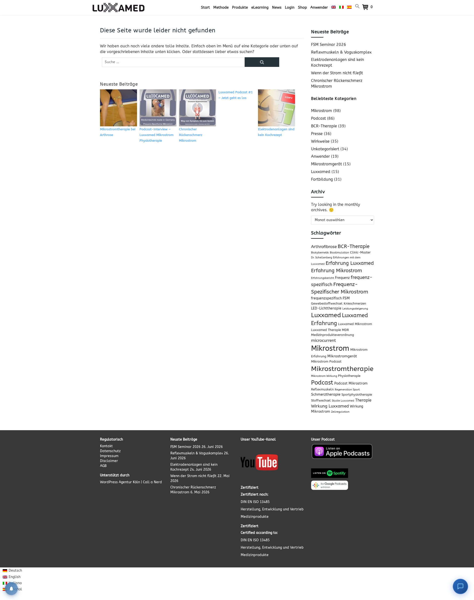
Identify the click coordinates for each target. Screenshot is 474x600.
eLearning (260, 7)
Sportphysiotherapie (356, 394)
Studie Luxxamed (343, 400)
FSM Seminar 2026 (328, 44)
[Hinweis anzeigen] (11, 588)
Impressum (109, 456)
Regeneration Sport (347, 389)
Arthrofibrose (324, 246)
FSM (346, 298)
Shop (302, 7)
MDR (345, 330)
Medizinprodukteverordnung (332, 335)
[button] (357, 7)
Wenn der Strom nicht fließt (337, 73)
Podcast (318, 118)
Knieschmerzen (355, 303)
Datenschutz (110, 451)
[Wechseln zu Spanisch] (349, 7)
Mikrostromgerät (326, 164)
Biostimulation (339, 252)
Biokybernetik (320, 252)
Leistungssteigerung (355, 308)
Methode (221, 7)
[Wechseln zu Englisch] (333, 7)
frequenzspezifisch (326, 298)
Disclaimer (109, 461)
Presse (317, 133)
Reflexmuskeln (322, 389)
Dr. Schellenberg (321, 257)
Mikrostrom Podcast (326, 361)
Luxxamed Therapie (326, 330)
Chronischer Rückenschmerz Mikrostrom (190, 134)
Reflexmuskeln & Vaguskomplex (341, 52)
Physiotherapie (349, 376)
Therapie (363, 400)
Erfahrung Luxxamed (350, 263)
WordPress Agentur (116, 482)
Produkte (240, 7)
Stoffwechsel (321, 400)
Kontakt (106, 446)
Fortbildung (322, 179)
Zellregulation (340, 411)
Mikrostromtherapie (342, 369)
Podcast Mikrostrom (351, 383)
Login (290, 7)
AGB (103, 466)
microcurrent (323, 340)
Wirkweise (320, 141)
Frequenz (342, 278)
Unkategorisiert (325, 149)
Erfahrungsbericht (322, 278)
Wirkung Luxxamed (330, 406)
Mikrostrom (321, 110)
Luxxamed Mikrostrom (355, 324)
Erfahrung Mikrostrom (336, 270)
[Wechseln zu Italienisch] (341, 7)
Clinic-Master (360, 252)
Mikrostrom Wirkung (324, 376)
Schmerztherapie (325, 394)
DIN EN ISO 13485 (255, 502)
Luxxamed (320, 171)
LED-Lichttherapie (326, 308)
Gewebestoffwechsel (327, 303)
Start (205, 7)
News (276, 7)
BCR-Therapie (324, 126)
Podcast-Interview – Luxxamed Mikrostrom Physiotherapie (156, 134)
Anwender (319, 7)
